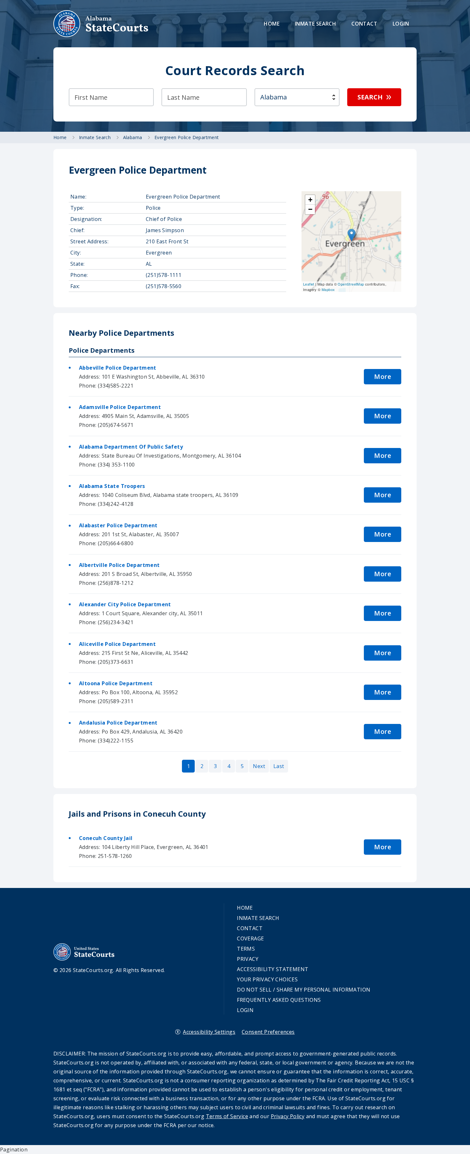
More (382, 376)
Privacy (247, 958)
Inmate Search (315, 23)
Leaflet (308, 284)
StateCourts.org (101, 23)
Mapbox (328, 289)
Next (259, 766)
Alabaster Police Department (118, 525)
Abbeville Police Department (117, 367)
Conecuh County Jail (106, 838)
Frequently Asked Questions (279, 999)
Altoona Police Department (116, 683)
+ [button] (310, 200)
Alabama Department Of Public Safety (131, 446)
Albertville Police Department (119, 565)
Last (278, 766)
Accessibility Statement (272, 969)
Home (271, 23)
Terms (246, 948)
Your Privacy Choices (267, 979)
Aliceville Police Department (117, 644)
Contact (364, 23)
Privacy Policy (288, 1116)
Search (370, 97)
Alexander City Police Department (125, 604)
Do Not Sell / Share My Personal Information (303, 989)
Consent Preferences (268, 1031)
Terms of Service (227, 1116)
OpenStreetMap (351, 284)
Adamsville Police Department (120, 407)
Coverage (250, 938)
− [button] (310, 209)
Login (401, 23)
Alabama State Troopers (112, 486)
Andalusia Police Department (118, 722)
